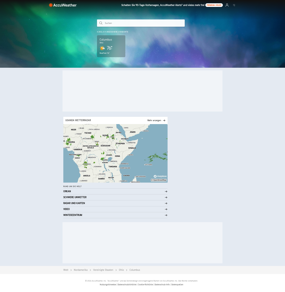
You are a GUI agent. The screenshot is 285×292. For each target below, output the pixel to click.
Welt (65, 270)
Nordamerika (81, 270)
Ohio (121, 270)
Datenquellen (177, 284)
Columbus (134, 270)
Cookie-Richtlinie (145, 284)
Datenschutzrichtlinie (127, 284)
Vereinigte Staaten (103, 270)
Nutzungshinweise (108, 284)
